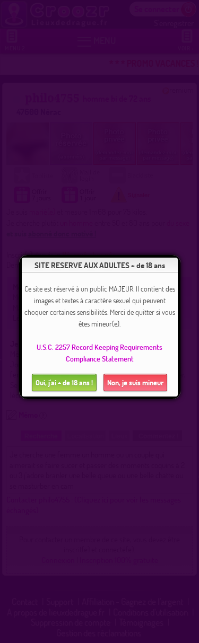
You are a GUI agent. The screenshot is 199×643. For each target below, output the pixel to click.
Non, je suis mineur (135, 382)
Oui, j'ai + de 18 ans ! (64, 382)
